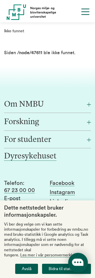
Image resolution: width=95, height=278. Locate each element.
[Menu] (85, 11)
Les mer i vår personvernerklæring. (52, 255)
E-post (12, 198)
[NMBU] (47, 12)
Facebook (62, 183)
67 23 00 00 (19, 190)
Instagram (62, 192)
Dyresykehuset (30, 156)
